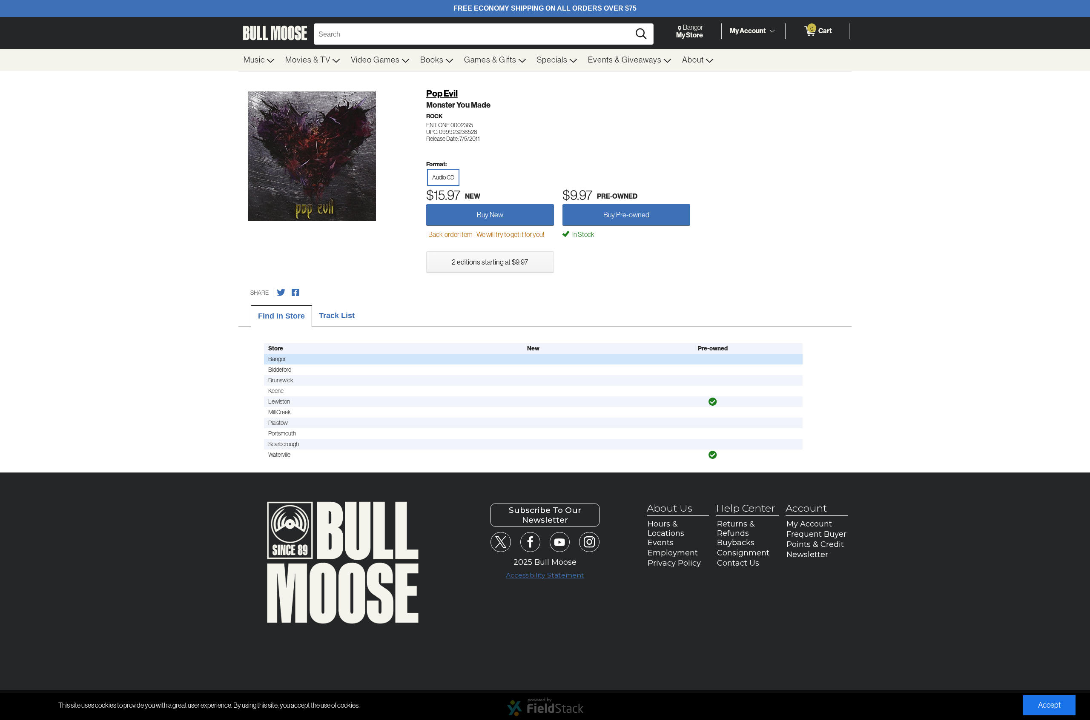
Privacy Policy (674, 563)
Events (661, 542)
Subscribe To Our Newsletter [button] (545, 515)
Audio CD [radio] (443, 177)
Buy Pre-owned (626, 215)
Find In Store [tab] (281, 316)
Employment (673, 553)
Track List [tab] (337, 315)
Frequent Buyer (816, 534)
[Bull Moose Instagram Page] (589, 542)
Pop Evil (442, 93)
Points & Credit (815, 544)
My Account (748, 31)
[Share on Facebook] (295, 292)
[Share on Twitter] (281, 292)
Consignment (743, 553)
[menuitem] (259, 60)
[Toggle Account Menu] (772, 31)
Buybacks (735, 542)
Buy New (490, 215)
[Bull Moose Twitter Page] (500, 542)
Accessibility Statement (545, 575)
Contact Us (738, 563)
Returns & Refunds (736, 528)
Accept (1049, 705)
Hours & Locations (666, 528)
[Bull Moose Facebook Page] (530, 542)
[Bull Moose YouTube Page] (560, 542)
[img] (712, 402)
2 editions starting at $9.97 (490, 262)
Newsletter (807, 554)
